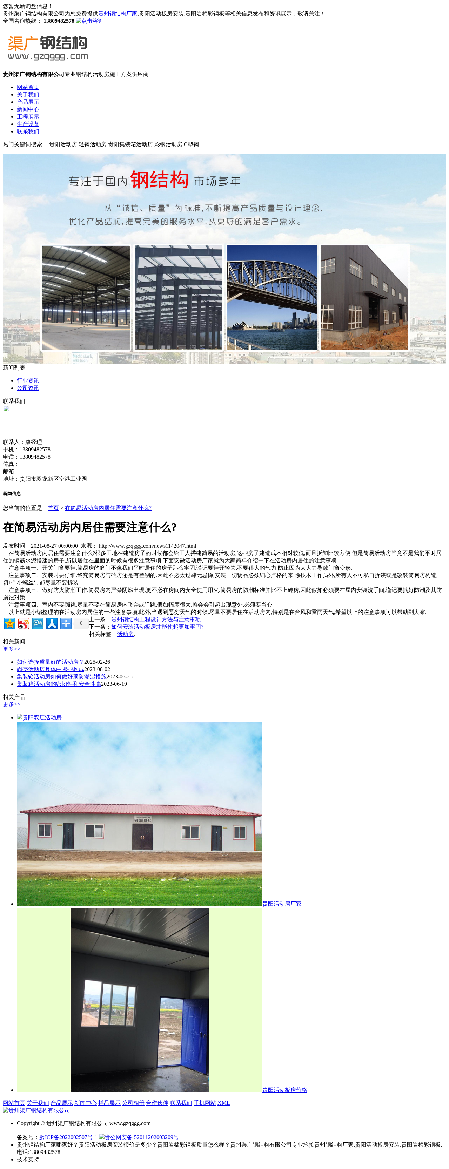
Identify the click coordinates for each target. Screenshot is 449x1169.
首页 (53, 508)
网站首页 (28, 87)
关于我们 (28, 94)
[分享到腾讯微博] (37, 622)
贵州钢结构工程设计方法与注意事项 (156, 619)
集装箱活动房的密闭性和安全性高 (59, 684)
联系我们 (28, 131)
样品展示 (109, 1103)
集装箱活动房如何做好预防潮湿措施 (62, 677)
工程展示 (28, 117)
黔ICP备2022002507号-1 (68, 1137)
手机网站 (205, 1103)
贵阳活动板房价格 (284, 1090)
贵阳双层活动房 (42, 718)
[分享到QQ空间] (9, 622)
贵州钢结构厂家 (118, 13)
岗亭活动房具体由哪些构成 (50, 669)
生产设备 (28, 124)
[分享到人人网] (51, 622)
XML (223, 1103)
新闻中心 (28, 109)
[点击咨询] (90, 21)
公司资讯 (28, 388)
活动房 (125, 634)
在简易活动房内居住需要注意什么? (108, 508)
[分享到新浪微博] (23, 622)
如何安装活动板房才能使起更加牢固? (157, 627)
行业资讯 (28, 381)
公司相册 (133, 1103)
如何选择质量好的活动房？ (50, 662)
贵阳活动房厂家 (282, 904)
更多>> (11, 649)
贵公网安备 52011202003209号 (142, 1137)
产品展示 (28, 102)
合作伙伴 (157, 1103)
